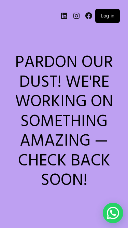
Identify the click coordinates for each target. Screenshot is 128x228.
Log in (107, 15)
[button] (113, 213)
